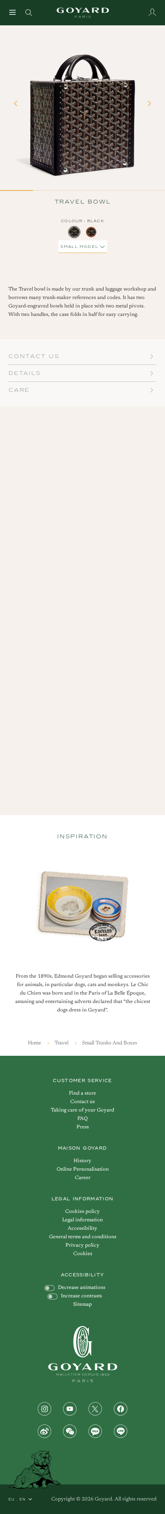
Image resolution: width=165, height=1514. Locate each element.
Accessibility (82, 1228)
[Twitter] (95, 1409)
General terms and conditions (82, 1236)
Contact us (82, 1101)
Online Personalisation (83, 1169)
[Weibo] (44, 1431)
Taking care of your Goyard (82, 1110)
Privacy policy (82, 1245)
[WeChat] (70, 1431)
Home (35, 1043)
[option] (74, 232)
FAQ (82, 1118)
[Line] (120, 1431)
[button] (17, 107)
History (82, 1160)
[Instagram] (44, 1409)
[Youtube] (70, 1409)
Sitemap (82, 1304)
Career (83, 1177)
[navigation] (12, 12)
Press (83, 1127)
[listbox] (82, 232)
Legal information (82, 1220)
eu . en (17, 1499)
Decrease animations (81, 1287)
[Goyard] (82, 1354)
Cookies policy (82, 1211)
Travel (62, 1043)
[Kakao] (95, 1431)
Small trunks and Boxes (109, 1043)
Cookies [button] (82, 1253)
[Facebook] (120, 1409)
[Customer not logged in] (152, 12)
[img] (28, 11)
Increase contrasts (81, 1296)
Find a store (82, 1093)
